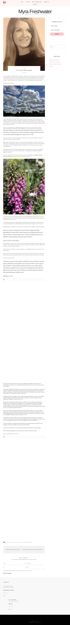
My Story (28, 1)
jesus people (14, 542)
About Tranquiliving (37, 1)
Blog (22, 1)
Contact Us (46, 1)
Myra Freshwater (35, 11)
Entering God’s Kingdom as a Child (12, 549)
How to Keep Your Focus (54, 62)
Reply (4, 595)
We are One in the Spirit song (26, 542)
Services (35, 4)
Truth (18, 542)
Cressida (31, 622)
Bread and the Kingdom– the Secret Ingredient (33, 549)
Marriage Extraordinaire (54, 59)
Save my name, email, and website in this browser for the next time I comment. (17, 570)
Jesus (10, 542)
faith (24, 67)
